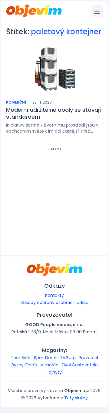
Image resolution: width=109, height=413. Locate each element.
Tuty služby (76, 398)
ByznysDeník (25, 365)
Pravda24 (89, 358)
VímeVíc (49, 365)
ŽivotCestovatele (79, 365)
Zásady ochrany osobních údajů (54, 302)
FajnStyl (55, 372)
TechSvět (21, 358)
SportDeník (45, 358)
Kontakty (54, 295)
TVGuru (68, 358)
